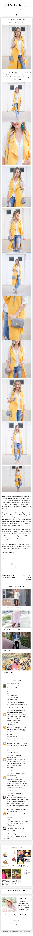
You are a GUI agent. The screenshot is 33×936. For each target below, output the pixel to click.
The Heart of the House (18, 708)
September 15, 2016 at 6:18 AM (16, 755)
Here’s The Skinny (12, 753)
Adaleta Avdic (17, 807)
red (3, 538)
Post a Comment (7, 838)
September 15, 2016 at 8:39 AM (16, 793)
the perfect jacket (26, 578)
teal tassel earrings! (21, 534)
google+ (21, 566)
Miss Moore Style (12, 834)
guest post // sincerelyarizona (16, 882)
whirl (14, 79)
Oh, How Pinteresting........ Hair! (26, 872)
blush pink (9, 538)
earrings (25, 75)
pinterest (26, 564)
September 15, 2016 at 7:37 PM (16, 824)
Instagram (5, 534)
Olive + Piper (22, 77)
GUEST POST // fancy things (9, 866)
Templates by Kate (25, 931)
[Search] (16, 924)
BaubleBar (6, 77)
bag (4, 75)
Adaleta (9, 795)
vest (23, 73)
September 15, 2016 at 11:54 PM (16, 836)
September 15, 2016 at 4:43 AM (16, 739)
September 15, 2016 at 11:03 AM (16, 809)
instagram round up (9, 578)
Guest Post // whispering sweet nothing (6, 883)
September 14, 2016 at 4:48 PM (16, 723)
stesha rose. (16, 5)
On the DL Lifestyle (12, 712)
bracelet (13, 77)
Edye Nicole (10, 811)
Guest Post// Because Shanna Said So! (22, 867)
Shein (28, 73)
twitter (17, 564)
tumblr (12, 566)
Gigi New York (12, 75)
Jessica (9, 826)
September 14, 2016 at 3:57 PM (16, 698)
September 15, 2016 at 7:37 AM (16, 773)
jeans (18, 73)
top (3, 73)
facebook (8, 564)
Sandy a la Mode (12, 683)
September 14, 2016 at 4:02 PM (16, 710)
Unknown (10, 724)
